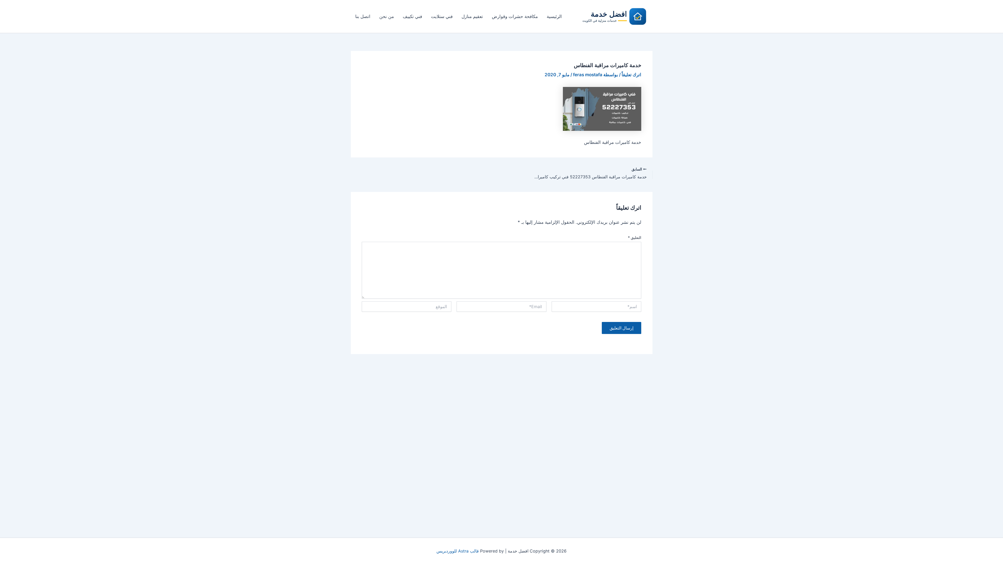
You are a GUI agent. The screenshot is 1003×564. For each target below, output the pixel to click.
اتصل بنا (362, 16)
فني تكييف (412, 16)
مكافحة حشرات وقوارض (515, 16)
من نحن (386, 16)
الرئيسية (554, 16)
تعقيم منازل (472, 16)
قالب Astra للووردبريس (457, 551)
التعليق (634, 237)
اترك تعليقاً (631, 74)
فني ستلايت (442, 16)
